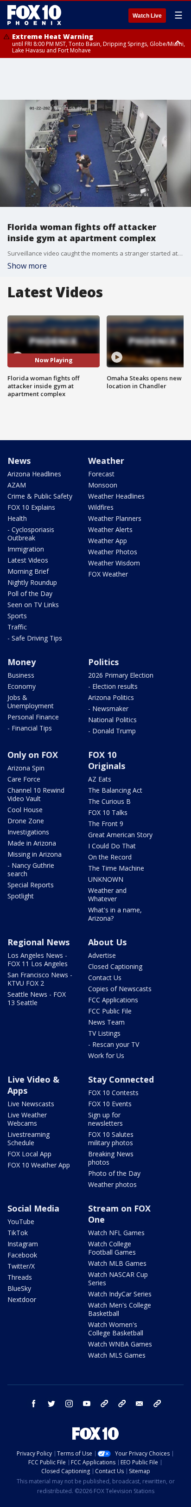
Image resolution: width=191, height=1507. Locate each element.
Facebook (22, 1254)
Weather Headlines (116, 496)
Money (21, 661)
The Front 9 (105, 823)
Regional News (38, 942)
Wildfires (101, 507)
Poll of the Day (29, 593)
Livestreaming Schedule (28, 1138)
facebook (33, 1403)
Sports (17, 615)
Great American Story (120, 834)
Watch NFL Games (116, 1232)
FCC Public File (110, 1011)
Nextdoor (21, 1299)
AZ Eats (99, 779)
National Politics (112, 719)
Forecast (101, 473)
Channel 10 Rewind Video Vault (35, 794)
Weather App (107, 540)
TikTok (17, 1232)
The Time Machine (116, 868)
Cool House (25, 809)
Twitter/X (21, 1266)
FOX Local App (29, 1153)
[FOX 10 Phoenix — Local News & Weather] (34, 15)
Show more (27, 266)
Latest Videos (27, 560)
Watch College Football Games (112, 1248)
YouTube (20, 1221)
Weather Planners (114, 518)
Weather (106, 460)
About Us (107, 942)
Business (20, 675)
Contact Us (104, 977)
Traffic (17, 626)
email (139, 1403)
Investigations (28, 831)
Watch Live (147, 16)
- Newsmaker (108, 708)
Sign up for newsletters (105, 1119)
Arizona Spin (26, 767)
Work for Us (106, 1055)
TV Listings (104, 1033)
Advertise (102, 955)
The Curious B (109, 801)
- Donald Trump (112, 730)
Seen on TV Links (33, 604)
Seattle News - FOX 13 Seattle (36, 998)
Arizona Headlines (34, 473)
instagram (69, 1403)
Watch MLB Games (117, 1263)
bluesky (122, 1403)
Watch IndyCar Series (120, 1293)
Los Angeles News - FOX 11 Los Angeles (37, 959)
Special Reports (30, 884)
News (19, 460)
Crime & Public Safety (39, 496)
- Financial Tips (29, 728)
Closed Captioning (115, 966)
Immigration (25, 549)
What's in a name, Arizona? (115, 914)
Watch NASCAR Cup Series (118, 1278)
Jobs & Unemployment (30, 701)
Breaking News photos (111, 1158)
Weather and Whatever (107, 894)
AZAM (16, 485)
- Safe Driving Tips (34, 638)
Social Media (33, 1208)
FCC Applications (113, 999)
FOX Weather (108, 574)
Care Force (23, 779)
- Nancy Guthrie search (30, 869)
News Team (106, 1022)
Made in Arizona (31, 843)
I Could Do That (112, 845)
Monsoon (102, 485)
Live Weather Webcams (27, 1119)
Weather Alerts (110, 529)
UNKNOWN (105, 879)
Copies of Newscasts (120, 988)
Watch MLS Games (117, 1355)
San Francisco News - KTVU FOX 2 (39, 979)
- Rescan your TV (113, 1044)
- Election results (113, 686)
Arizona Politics (111, 697)
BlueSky (19, 1288)
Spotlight (20, 895)
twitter (51, 1403)
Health (17, 518)
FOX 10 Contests (113, 1092)
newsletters (157, 1403)
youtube (86, 1403)
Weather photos (112, 1184)
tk (104, 1403)
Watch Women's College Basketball (115, 1328)
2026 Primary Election (120, 675)
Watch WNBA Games (120, 1344)
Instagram (22, 1243)
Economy (21, 686)
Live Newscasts (30, 1103)
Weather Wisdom (114, 562)
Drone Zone (25, 820)
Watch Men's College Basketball (119, 1309)
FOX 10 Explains (31, 507)
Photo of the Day (114, 1173)
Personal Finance (33, 716)
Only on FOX (32, 754)
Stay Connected (121, 1079)
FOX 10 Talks (107, 812)
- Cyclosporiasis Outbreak (30, 533)
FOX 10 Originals (106, 760)
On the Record (110, 857)
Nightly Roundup (32, 582)
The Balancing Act (115, 790)
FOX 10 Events (110, 1103)
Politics (103, 661)
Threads (19, 1277)
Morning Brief (28, 571)
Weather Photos (112, 551)
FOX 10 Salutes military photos (111, 1138)
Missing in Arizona (34, 854)
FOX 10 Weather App (38, 1165)
